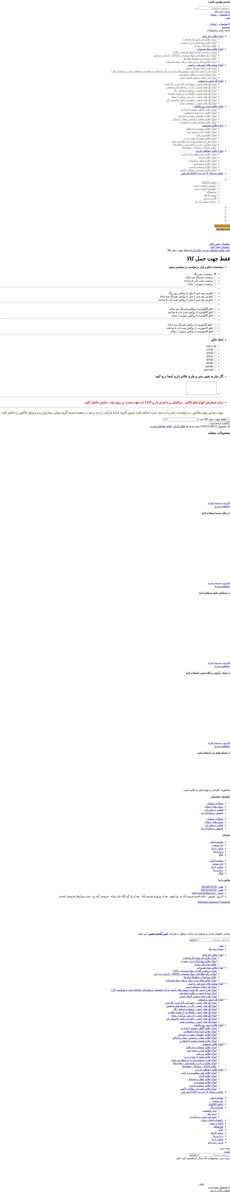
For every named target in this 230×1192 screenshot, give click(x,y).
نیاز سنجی (217, 845)
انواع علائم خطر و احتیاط (203, 160)
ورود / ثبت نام (215, 1142)
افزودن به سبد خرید (219, 423)
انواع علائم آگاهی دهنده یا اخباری (199, 109)
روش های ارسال (213, 806)
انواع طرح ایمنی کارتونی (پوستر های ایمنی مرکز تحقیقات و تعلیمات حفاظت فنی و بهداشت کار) (164, 71)
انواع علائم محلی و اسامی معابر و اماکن (194, 119)
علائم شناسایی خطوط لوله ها (200, 58)
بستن (227, 1151)
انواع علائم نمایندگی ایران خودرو (199, 42)
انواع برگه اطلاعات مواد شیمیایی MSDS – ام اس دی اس (185, 55)
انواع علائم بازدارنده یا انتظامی (200, 112)
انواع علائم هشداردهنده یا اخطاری (198, 122)
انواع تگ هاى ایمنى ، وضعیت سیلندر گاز (195, 90)
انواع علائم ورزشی (206, 135)
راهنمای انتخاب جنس (205, 185)
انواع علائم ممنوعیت (205, 163)
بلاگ (221, 854)
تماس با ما (217, 848)
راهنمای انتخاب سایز (205, 188)
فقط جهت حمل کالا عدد (212, 419)
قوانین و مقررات (214, 809)
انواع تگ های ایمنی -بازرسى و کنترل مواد (194, 96)
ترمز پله (212, 1113)
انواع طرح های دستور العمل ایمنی (198, 77)
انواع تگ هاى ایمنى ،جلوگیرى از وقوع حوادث (192, 93)
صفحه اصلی (216, 841)
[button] (219, 503)
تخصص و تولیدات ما (212, 812)
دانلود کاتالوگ (209, 182)
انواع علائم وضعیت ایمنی (203, 166)
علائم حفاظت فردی (213, 250)
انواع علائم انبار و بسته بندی (201, 131)
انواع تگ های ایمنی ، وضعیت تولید (198, 103)
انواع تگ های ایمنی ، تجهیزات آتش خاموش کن (191, 99)
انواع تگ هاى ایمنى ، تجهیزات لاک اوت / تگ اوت (191, 84)
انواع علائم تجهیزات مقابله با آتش (198, 170)
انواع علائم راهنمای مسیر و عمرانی (197, 115)
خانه (227, 250)
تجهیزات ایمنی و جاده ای (203, 1116)
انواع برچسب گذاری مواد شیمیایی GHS (195, 52)
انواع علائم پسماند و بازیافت (201, 128)
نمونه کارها (210, 195)
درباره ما (218, 851)
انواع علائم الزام (208, 157)
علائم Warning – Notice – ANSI (199, 147)
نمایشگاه (212, 191)
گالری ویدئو (210, 198)
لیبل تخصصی (209, 1110)
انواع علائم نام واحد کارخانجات (200, 39)
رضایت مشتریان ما (206, 201)
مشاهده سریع (222, 506)
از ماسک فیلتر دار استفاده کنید (214, 752)
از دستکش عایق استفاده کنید (214, 592)
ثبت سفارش (223, 229)
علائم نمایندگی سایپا (205, 45)
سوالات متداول (215, 803)
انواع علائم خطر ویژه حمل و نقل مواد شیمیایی (191, 61)
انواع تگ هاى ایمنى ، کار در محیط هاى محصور (191, 87)
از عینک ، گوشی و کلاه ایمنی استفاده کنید (208, 673)
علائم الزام (195, 250)
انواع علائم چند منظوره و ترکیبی (199, 154)
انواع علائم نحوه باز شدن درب (200, 138)
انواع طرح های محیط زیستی (201, 68)
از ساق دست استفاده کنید (216, 513)
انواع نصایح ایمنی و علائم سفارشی (198, 74)
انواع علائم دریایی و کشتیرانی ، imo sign (195, 144)
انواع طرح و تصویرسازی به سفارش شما (194, 141)
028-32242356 (222, 225)
